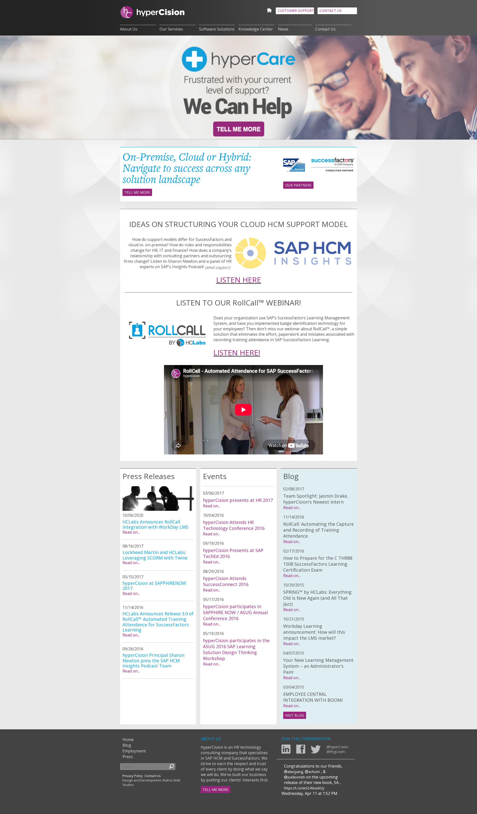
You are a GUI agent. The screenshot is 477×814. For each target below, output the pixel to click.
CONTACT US (330, 10)
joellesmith (296, 777)
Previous (10, 88)
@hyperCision (337, 746)
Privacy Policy (132, 776)
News (283, 29)
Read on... (131, 532)
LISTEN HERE (238, 280)
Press (127, 756)
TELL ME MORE (137, 192)
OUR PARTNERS (298, 185)
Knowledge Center (255, 29)
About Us (128, 29)
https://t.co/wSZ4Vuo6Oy (304, 788)
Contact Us (325, 29)
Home (128, 739)
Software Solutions (217, 29)
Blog (126, 745)
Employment (134, 751)
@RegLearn (335, 751)
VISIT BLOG (294, 715)
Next (467, 88)
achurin (314, 771)
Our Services (171, 29)
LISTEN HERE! (236, 352)
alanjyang (295, 771)
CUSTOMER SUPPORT (296, 10)
